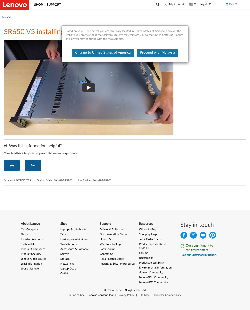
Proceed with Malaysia (157, 52)
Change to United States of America (103, 52)
